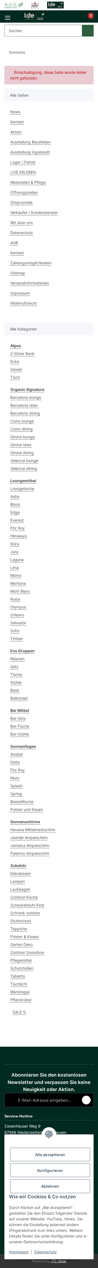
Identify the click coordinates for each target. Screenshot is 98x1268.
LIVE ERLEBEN (23, 172)
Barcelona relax (24, 405)
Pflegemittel (21, 960)
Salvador (18, 622)
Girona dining (22, 452)
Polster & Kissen (24, 936)
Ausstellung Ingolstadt (30, 152)
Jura (14, 551)
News (15, 111)
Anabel (16, 754)
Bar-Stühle (19, 734)
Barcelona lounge (25, 397)
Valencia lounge (24, 460)
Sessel (16, 369)
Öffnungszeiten (24, 192)
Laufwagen (20, 889)
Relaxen (17, 658)
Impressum (19, 1251)
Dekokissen (20, 873)
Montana (18, 583)
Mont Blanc (20, 591)
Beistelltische (21, 801)
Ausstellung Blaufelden (30, 142)
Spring (16, 793)
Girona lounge (22, 436)
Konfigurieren (50, 1170)
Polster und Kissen (26, 809)
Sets (14, 666)
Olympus (18, 607)
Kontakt (17, 122)
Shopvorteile (21, 202)
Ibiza (14, 543)
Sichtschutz (20, 920)
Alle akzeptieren (50, 1154)
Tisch (15, 377)
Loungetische (22, 488)
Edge (15, 512)
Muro (14, 778)
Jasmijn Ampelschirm (29, 837)
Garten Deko (21, 944)
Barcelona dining (25, 413)
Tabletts (17, 976)
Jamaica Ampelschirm (29, 845)
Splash (16, 785)
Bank (14, 690)
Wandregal (19, 992)
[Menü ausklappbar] (8, 16)
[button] (72, 19)
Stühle (16, 682)
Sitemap (17, 273)
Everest (17, 520)
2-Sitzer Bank (22, 353)
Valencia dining (23, 468)
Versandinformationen (29, 283)
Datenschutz (45, 1251)
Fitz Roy (17, 528)
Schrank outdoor (25, 913)
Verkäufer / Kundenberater (34, 212)
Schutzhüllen (21, 968)
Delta (15, 762)
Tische (16, 674)
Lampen (17, 881)
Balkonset (19, 698)
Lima (14, 567)
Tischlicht (18, 984)
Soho (14, 630)
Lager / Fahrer (23, 162)
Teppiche (18, 928)
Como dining (21, 429)
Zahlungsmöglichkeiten (30, 263)
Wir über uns (21, 222)
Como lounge (22, 421)
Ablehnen (50, 1186)
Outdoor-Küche (24, 897)
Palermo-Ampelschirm (29, 853)
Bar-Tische (19, 726)
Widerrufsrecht (23, 303)
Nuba (15, 599)
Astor (15, 496)
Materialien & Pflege (28, 182)
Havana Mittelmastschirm (32, 829)
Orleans (17, 614)
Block (15, 504)
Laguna (17, 559)
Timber (16, 638)
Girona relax (21, 444)
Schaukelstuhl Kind (27, 905)
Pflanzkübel (20, 999)
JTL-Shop (58, 1261)
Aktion (16, 132)
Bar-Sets (18, 718)
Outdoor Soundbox (27, 952)
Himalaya (18, 536)
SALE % (19, 1012)
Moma (15, 575)
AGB (14, 242)
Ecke (14, 361)
